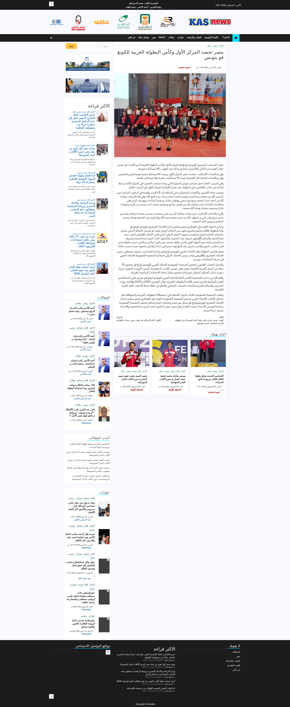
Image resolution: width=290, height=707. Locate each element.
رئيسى (215, 45)
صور (154, 37)
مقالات (171, 37)
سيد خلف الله (84, 578)
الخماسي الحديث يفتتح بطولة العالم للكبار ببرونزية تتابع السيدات (209, 379)
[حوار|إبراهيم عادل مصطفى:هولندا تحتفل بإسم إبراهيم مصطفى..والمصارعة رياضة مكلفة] (104, 597)
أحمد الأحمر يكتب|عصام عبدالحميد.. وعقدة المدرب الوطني (82, 363)
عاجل (209, 45)
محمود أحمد (169, 660)
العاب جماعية (82, 327)
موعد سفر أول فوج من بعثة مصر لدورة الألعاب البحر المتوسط (147, 664)
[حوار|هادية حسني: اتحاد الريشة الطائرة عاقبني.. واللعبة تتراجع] (104, 624)
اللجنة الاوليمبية (211, 37)
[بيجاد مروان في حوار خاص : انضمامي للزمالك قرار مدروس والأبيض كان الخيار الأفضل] (104, 508)
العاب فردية (175, 371)
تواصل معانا (144, 37)
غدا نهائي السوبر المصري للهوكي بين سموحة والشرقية (151, 687)
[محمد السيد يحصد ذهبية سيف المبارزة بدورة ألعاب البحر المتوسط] (131, 353)
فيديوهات (236, 651)
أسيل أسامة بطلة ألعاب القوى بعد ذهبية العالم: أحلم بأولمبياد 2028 (146, 681)
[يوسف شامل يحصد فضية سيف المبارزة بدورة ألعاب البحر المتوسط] (170, 353)
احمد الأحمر (85, 321)
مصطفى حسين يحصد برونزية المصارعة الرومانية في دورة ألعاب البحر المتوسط (91, 477)
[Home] (236, 37)
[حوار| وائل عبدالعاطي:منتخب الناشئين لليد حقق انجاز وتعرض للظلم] (104, 566)
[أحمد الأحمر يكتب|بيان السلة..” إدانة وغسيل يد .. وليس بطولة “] (104, 338)
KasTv (162, 37)
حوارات (180, 37)
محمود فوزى (175, 389)
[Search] (51, 38)
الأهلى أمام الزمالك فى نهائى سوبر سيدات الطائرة (138, 319)
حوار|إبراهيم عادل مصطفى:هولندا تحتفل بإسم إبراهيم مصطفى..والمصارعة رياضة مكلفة (81, 597)
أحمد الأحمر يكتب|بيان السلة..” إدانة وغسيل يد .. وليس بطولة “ (82, 339)
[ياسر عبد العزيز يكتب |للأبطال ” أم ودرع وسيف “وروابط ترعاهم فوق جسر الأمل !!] (104, 413)
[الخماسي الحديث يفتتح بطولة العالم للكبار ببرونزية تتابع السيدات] (208, 353)
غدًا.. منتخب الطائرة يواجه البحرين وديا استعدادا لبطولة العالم (81, 388)
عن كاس (131, 37)
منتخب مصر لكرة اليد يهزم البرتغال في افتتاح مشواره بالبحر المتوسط (88, 469)
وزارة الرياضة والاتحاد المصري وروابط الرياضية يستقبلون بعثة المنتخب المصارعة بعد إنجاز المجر (148, 673)
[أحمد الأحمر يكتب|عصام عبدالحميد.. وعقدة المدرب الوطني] (104, 364)
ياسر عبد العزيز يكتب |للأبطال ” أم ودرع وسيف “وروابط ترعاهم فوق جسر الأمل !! (80, 412)
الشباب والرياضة (194, 37)
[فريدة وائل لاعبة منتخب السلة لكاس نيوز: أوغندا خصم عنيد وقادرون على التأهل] (104, 536)
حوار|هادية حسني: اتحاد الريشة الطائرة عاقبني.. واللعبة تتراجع (83, 623)
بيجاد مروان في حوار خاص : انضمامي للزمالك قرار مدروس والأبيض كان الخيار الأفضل (81, 507)
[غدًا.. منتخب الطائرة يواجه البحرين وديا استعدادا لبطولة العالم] (104, 389)
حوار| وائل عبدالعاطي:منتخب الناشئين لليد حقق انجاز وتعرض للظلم (80, 565)
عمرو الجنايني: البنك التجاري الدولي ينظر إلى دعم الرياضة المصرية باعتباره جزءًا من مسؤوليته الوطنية (146, 656)
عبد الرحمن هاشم (82, 398)
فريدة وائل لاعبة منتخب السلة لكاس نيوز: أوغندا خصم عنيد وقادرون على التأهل (80, 537)
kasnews (86, 422)
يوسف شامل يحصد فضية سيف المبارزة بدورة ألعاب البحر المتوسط (172, 379)
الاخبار (226, 37)
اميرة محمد (184, 67)
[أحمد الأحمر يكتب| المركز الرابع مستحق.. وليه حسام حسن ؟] (104, 312)
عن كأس (236, 669)
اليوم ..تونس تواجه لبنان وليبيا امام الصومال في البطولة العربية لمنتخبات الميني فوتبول (199, 320)
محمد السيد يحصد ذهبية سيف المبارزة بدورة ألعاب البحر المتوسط (132, 379)
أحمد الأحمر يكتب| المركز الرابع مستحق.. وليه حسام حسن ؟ (82, 311)
